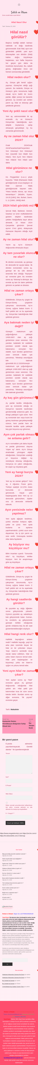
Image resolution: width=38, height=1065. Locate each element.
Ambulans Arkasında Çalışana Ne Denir (13, 974)
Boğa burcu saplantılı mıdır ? (10, 892)
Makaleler (15, 709)
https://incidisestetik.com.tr (9, 836)
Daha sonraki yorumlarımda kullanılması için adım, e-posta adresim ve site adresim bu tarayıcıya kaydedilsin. (19, 807)
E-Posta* (8, 785)
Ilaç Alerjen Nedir (31, 725)
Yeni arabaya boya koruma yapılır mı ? (12, 883)
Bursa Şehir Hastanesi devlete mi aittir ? (13, 878)
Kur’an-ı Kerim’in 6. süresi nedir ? (11, 873)
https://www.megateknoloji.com (11, 833)
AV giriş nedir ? (6, 897)
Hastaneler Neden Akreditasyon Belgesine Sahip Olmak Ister (14, 723)
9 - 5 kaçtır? (10, 813)
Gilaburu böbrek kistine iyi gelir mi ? (12, 868)
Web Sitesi (9, 794)
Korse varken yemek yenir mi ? (10, 888)
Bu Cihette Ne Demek (8, 980)
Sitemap (22, 836)
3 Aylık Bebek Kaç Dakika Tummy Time (13, 986)
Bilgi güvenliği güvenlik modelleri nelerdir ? (14, 854)
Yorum (8, 753)
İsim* (7, 777)
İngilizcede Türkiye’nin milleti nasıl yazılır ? (14, 863)
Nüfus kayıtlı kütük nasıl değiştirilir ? (12, 859)
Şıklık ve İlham (19, 12)
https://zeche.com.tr (29, 833)
